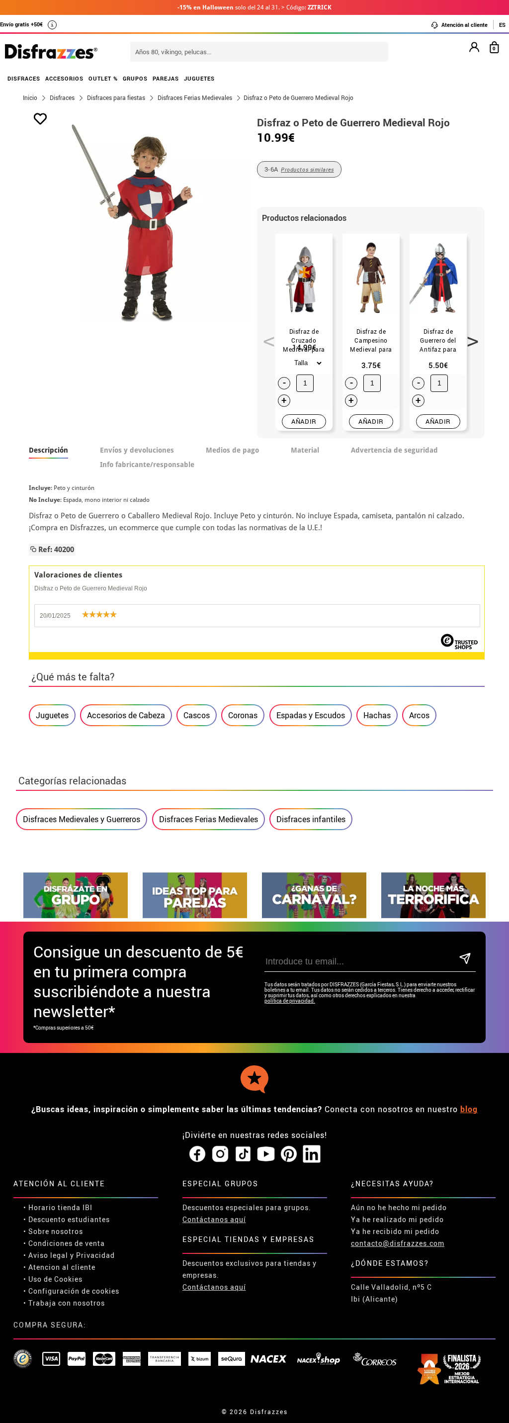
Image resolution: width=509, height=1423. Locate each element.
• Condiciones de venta (64, 1243)
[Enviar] (465, 959)
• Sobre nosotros (53, 1231)
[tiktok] (243, 1154)
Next (469, 336)
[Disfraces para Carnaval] (314, 915)
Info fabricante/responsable (147, 465)
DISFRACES (23, 78)
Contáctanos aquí (214, 1219)
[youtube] (266, 1154)
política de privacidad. (289, 1001)
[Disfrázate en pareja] (195, 915)
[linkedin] (312, 1154)
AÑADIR (304, 421)
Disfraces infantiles (310, 819)
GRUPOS (135, 78)
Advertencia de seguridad (394, 450)
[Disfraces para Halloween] (433, 915)
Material (305, 450)
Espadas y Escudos (310, 715)
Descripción (48, 450)
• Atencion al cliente (59, 1267)
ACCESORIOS (64, 78)
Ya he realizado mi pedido (397, 1219)
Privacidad (95, 1255)
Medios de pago (232, 450)
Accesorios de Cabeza (126, 715)
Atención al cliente (464, 24)
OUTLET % (103, 78)
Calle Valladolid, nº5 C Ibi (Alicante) (391, 1293)
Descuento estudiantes (69, 1219)
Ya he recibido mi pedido (395, 1231)
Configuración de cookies (73, 1291)
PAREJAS (166, 78)
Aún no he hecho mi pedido (399, 1207)
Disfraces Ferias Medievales (208, 819)
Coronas (242, 715)
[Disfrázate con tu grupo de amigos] (75, 915)
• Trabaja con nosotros (64, 1303)
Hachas (377, 715)
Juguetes (52, 715)
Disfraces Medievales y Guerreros (81, 819)
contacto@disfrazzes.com (397, 1243)
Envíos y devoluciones (137, 450)
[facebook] (197, 1154)
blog (469, 1109)
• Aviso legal (45, 1255)
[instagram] (220, 1154)
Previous (265, 336)
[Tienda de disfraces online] (51, 52)
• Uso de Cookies (53, 1279)
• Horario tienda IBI (57, 1207)
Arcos (419, 715)
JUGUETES (199, 78)
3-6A (299, 169)
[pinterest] (289, 1154)
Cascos (196, 715)
